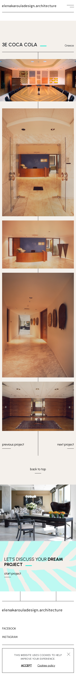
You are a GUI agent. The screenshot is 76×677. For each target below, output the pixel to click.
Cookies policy (46, 665)
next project (65, 444)
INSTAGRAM (10, 637)
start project (12, 573)
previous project (13, 444)
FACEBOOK (9, 628)
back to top (38, 469)
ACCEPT (26, 665)
